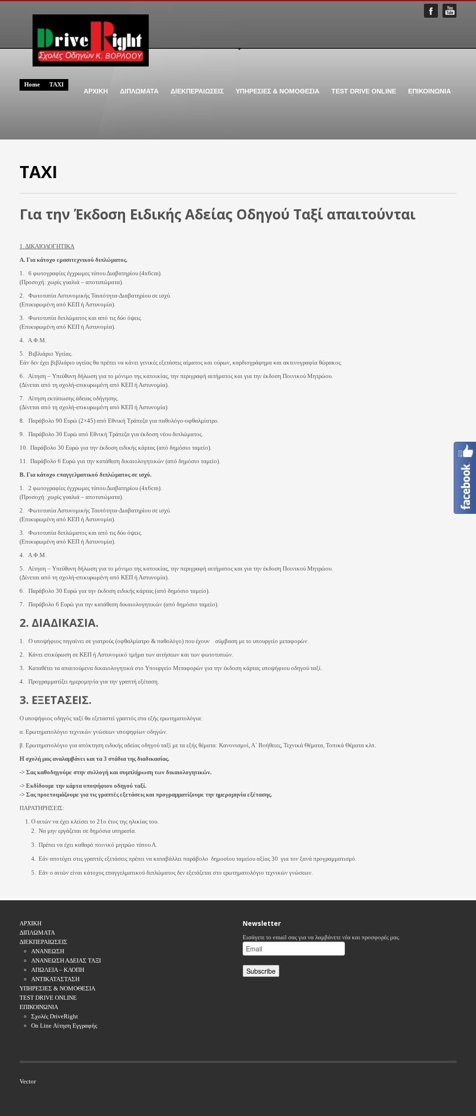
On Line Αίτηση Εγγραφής (64, 1025)
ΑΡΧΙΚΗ (96, 91)
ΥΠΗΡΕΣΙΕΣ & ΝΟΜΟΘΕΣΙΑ (277, 91)
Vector (28, 1081)
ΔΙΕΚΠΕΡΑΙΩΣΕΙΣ (194, 91)
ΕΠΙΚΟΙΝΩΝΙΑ (427, 91)
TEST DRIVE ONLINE (363, 91)
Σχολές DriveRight (54, 1016)
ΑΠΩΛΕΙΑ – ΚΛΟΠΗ (57, 969)
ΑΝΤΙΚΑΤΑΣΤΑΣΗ (55, 979)
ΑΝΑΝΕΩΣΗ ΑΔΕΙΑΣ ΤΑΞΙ (66, 960)
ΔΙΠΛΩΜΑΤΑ (139, 91)
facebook (431, 11)
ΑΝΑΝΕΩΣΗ (47, 951)
